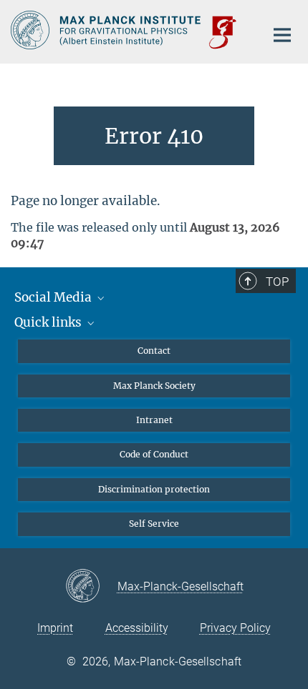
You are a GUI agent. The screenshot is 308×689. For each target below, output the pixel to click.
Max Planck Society (154, 385)
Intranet (154, 420)
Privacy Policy (235, 628)
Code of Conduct (154, 454)
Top (277, 281)
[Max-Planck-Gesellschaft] (91, 587)
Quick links (49, 322)
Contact (154, 350)
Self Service (154, 523)
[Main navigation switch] (282, 35)
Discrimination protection (154, 489)
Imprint (55, 628)
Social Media (54, 297)
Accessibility (136, 628)
